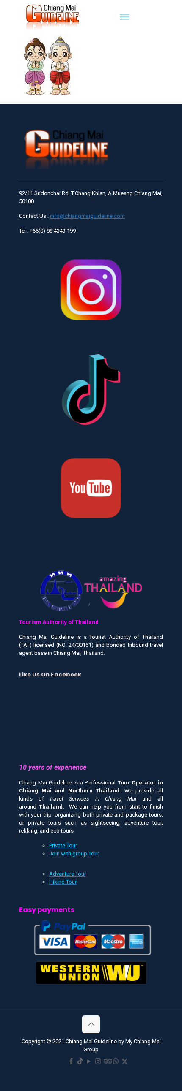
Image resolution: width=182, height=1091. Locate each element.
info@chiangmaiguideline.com (87, 216)
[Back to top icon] (91, 1024)
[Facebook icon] (71, 1061)
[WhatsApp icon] (116, 1061)
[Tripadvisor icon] (107, 1061)
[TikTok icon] (80, 1061)
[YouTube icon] (89, 1061)
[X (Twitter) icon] (124, 1061)
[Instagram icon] (98, 1061)
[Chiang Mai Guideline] (52, 16)
